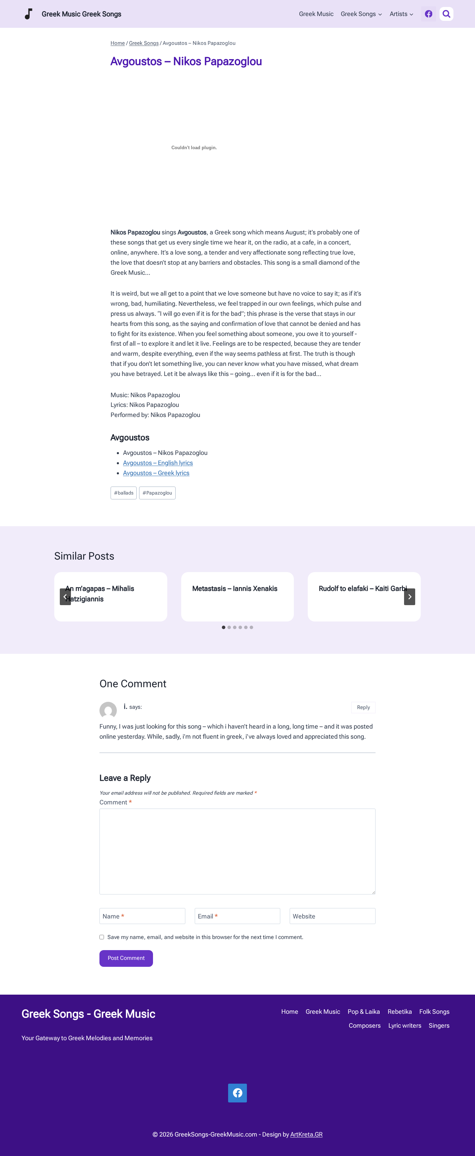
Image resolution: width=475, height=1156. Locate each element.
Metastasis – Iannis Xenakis (234, 588)
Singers (439, 1025)
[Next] (409, 596)
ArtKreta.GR (306, 1134)
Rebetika (400, 1011)
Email (208, 916)
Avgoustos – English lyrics (158, 462)
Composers (365, 1025)
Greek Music (316, 13)
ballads (124, 493)
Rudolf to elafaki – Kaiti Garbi (363, 588)
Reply (363, 707)
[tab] (223, 627)
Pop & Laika (364, 1011)
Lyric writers (404, 1025)
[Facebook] (428, 13)
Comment (115, 802)
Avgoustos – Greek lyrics (156, 472)
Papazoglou (157, 493)
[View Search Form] (446, 14)
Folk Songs (434, 1011)
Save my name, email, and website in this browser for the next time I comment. (205, 937)
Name (113, 916)
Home (289, 1011)
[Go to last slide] (65, 596)
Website (304, 916)
